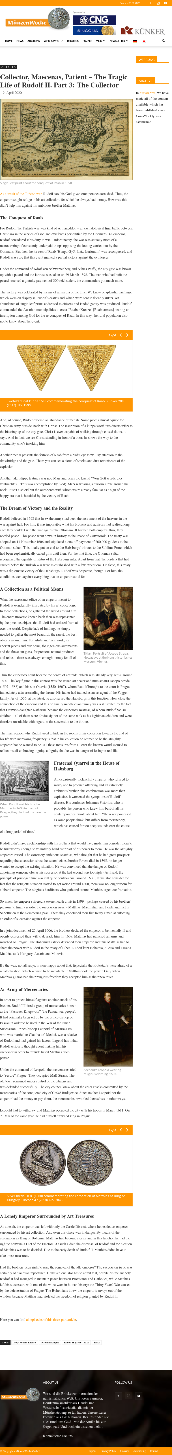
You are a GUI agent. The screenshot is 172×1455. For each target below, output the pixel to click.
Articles (8, 67)
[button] (163, 40)
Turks (97, 1342)
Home (9, 40)
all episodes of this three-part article (51, 1319)
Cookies (124, 1451)
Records (73, 40)
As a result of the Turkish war (20, 193)
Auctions (34, 40)
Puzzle (87, 40)
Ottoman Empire (50, 1342)
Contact (154, 1451)
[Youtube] (165, 3)
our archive (147, 92)
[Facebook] (150, 3)
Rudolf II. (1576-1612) (76, 1342)
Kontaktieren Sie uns (58, 1435)
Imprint (92, 1451)
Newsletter (117, 40)
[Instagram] (158, 3)
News (20, 40)
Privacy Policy (108, 1451)
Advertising (139, 1451)
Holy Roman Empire (24, 1342)
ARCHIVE (146, 81)
